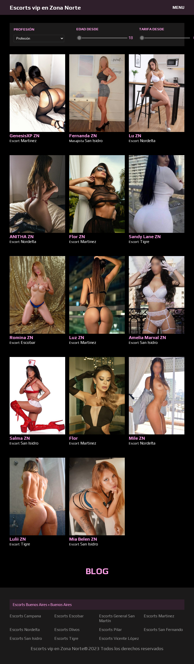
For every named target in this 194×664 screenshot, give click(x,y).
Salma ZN (20, 438)
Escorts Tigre (66, 638)
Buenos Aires (61, 604)
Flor (73, 438)
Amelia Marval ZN (147, 337)
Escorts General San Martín (117, 618)
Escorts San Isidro (26, 638)
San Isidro (94, 140)
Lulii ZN (18, 539)
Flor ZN (77, 236)
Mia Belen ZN (83, 539)
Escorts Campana (25, 616)
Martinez (29, 140)
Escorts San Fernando (163, 629)
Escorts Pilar (110, 629)
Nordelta (147, 140)
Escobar (28, 342)
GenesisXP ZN (24, 135)
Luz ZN (76, 337)
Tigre (144, 241)
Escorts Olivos (67, 629)
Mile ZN (137, 438)
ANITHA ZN (22, 236)
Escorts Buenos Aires (30, 604)
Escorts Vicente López (119, 638)
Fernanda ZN (83, 135)
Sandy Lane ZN (145, 236)
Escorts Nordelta (25, 629)
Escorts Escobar (69, 616)
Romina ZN (21, 337)
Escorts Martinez (159, 616)
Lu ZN (135, 135)
